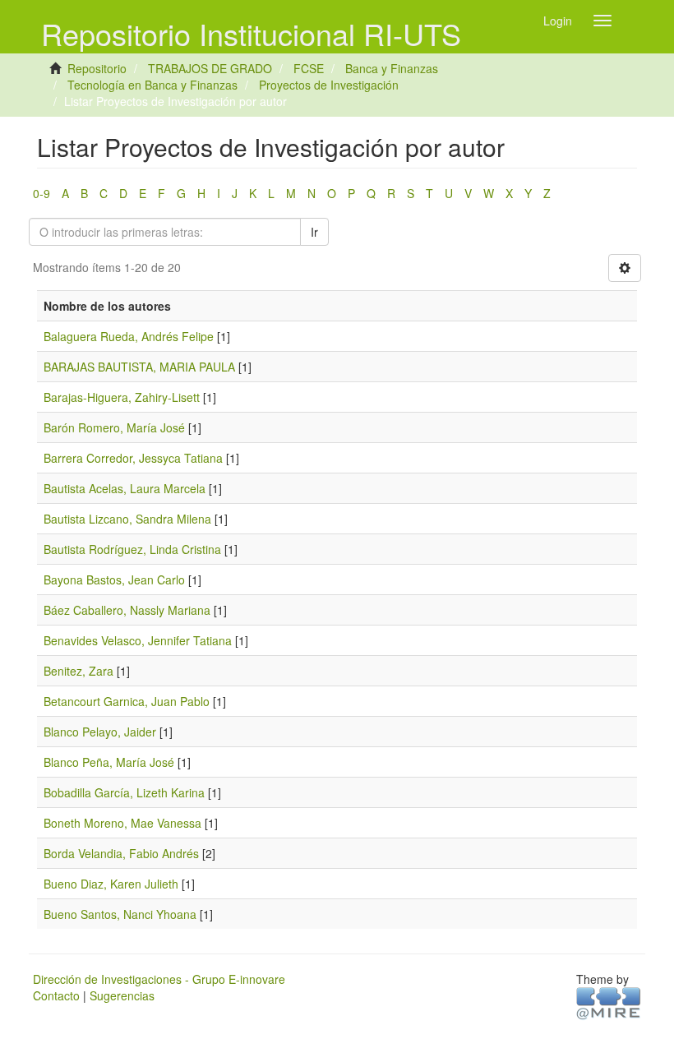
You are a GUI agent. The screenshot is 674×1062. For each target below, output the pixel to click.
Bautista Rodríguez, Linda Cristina (132, 549)
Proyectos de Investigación (329, 84)
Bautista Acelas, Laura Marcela (124, 488)
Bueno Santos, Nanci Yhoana (120, 914)
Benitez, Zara (78, 671)
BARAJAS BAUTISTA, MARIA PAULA (139, 366)
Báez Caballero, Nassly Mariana (127, 610)
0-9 (41, 193)
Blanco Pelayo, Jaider (100, 731)
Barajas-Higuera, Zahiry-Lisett (122, 397)
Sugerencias (122, 995)
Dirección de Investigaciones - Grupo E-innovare (159, 979)
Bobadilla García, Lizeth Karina (124, 792)
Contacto (56, 995)
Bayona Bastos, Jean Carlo (114, 579)
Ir (314, 232)
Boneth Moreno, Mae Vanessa (122, 823)
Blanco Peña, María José (109, 762)
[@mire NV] (608, 1002)
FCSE (308, 68)
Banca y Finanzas (391, 68)
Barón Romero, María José (114, 427)
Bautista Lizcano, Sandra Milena (127, 518)
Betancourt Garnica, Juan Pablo (127, 701)
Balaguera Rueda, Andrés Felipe (129, 336)
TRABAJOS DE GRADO (210, 68)
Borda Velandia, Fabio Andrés (121, 853)
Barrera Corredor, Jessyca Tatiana (133, 458)
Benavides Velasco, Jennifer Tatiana (138, 640)
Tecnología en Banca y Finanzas (152, 84)
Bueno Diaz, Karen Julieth (111, 883)
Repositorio (97, 68)
